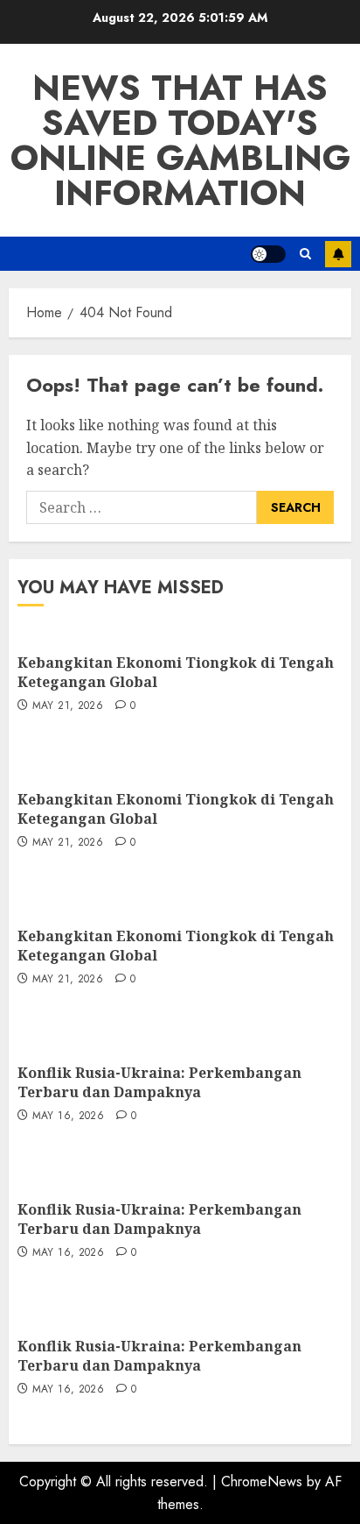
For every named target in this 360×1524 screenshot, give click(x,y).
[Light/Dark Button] (268, 254)
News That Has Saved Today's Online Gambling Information (180, 140)
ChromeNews (261, 1481)
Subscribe (338, 254)
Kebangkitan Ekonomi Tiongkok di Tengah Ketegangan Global (175, 672)
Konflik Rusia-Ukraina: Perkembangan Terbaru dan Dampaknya (159, 1082)
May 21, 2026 (67, 706)
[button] (305, 254)
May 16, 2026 (68, 1116)
